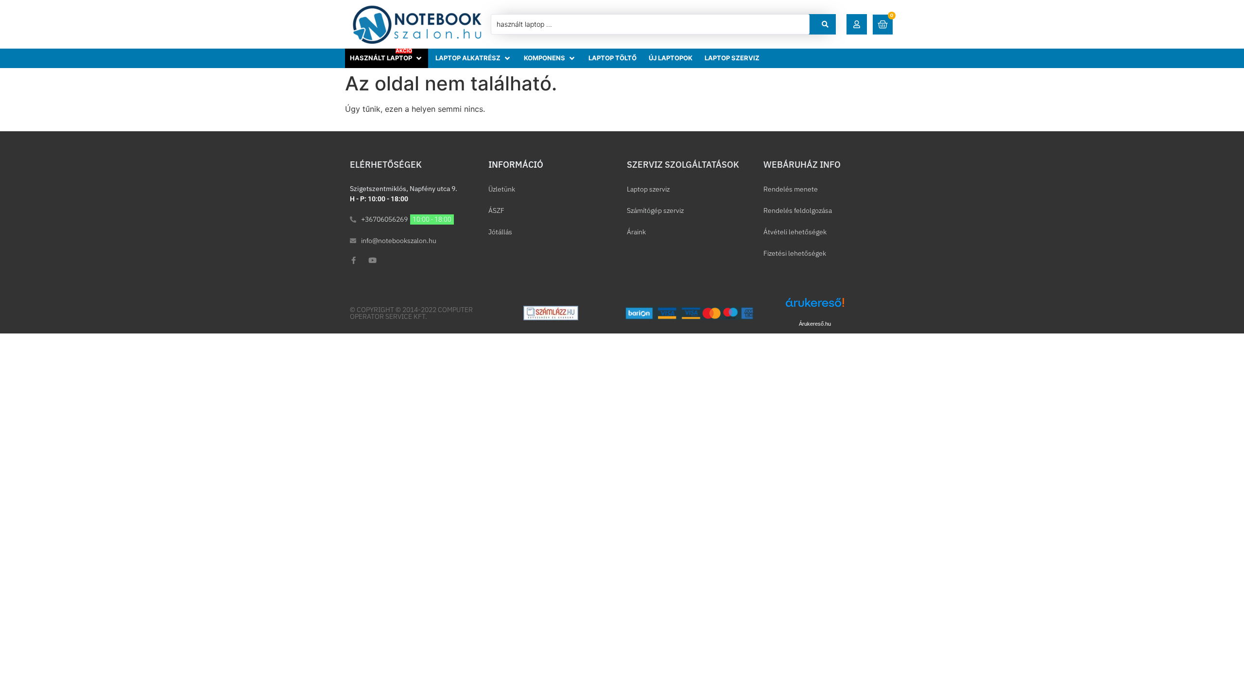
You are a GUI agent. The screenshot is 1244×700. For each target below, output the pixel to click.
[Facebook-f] (353, 260)
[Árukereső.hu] (815, 307)
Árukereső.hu (815, 324)
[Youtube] (372, 260)
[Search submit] (825, 24)
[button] (857, 24)
